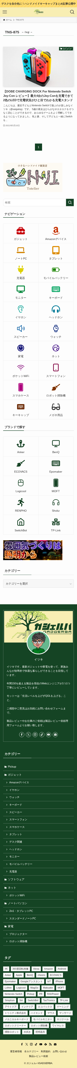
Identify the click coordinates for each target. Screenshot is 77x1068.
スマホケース (17, 827)
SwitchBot (33, 1000)
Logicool (21, 987)
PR (40, 994)
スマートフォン (18, 819)
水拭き (27, 1032)
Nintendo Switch (13, 994)
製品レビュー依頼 (38, 1056)
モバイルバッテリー (20, 864)
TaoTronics (49, 1000)
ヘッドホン (15, 849)
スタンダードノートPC (22, 918)
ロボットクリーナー (15, 1025)
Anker (8, 975)
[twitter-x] (28, 734)
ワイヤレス (58, 1025)
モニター (14, 856)
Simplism (10, 1000)
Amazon (48, 968)
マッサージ (65, 1013)
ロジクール (63, 1019)
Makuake (48, 987)
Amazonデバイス (19, 782)
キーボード (15, 804)
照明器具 (40, 1032)
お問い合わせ (60, 1051)
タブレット (15, 834)
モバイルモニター (42, 1019)
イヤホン (14, 790)
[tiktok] (41, 734)
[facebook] (21, 734)
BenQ (30, 975)
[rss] (50, 1044)
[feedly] (45, 1044)
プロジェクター (18, 934)
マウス (50, 1013)
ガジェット (15, 774)
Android (62, 968)
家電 (10, 926)
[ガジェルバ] (39, 12)
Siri (21, 1000)
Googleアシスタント (32, 981)
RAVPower (53, 994)
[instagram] (35, 734)
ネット (12, 887)
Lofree (8, 987)
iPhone (59, 981)
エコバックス (45, 1006)
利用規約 (45, 1051)
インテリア (27, 1006)
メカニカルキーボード (16, 1019)
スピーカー (15, 812)
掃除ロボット (12, 1032)
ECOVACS (55, 975)
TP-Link (64, 1000)
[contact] (55, 734)
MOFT (61, 987)
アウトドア (11, 1006)
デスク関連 (15, 841)
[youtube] (48, 734)
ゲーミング (63, 1006)
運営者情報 (16, 1051)
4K (6, 968)
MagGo (34, 987)
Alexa (36, 968)
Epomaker (10, 981)
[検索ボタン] (72, 12)
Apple (19, 975)
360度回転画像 (20, 968)
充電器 (13, 871)
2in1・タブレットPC (21, 911)
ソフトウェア (16, 879)
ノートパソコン (17, 903)
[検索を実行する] (70, 202)
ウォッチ (14, 797)
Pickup (12, 766)
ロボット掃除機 (18, 941)
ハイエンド (37, 1013)
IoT (49, 981)
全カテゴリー (31, 1051)
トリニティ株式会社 (15, 1013)
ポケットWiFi (17, 895)
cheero (41, 975)
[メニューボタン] (4, 12)
